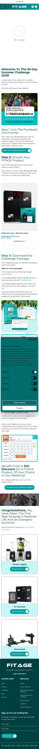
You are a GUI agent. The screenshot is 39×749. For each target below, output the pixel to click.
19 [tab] (21, 248)
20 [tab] (24, 248)
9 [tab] (27, 246)
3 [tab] (10, 246)
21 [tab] (27, 248)
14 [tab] (7, 248)
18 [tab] (18, 248)
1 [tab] (4, 246)
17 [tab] (15, 248)
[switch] (34, 377)
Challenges (4, 690)
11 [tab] (32, 246)
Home (3, 683)
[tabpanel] (19, 213)
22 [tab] (29, 248)
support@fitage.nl (19, 674)
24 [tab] (35, 248)
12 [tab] (35, 246)
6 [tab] (18, 246)
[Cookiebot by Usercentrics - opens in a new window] (28, 339)
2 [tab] (7, 246)
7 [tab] (21, 246)
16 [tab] (12, 248)
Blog (2, 693)
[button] (2, 7)
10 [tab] (29, 246)
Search (22, 683)
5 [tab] (15, 246)
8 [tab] (24, 246)
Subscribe (7, 736)
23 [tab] (32, 248)
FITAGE (18, 745)
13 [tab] (4, 248)
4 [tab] (12, 246)
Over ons (4, 697)
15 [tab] (10, 248)
